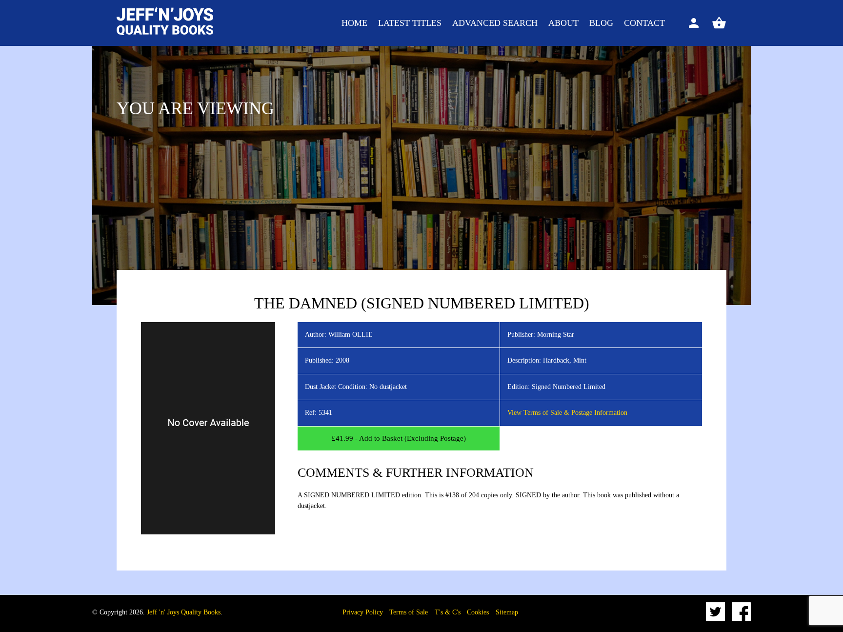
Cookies (478, 612)
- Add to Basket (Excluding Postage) (399, 438)
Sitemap (507, 612)
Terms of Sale (408, 612)
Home (354, 23)
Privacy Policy (362, 612)
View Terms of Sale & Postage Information (567, 412)
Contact (644, 23)
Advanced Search (495, 23)
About (563, 23)
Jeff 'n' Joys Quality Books (184, 612)
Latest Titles (410, 23)
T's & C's (448, 612)
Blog (601, 23)
